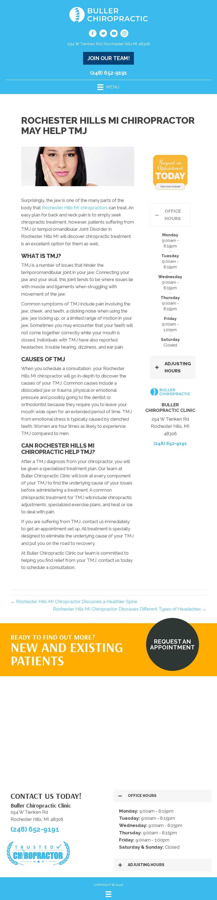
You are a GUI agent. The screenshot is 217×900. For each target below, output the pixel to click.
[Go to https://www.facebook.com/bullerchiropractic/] (93, 34)
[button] (170, 214)
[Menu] (108, 894)
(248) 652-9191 (108, 73)
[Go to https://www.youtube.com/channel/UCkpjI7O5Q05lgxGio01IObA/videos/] (114, 34)
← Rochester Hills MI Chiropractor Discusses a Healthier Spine (74, 601)
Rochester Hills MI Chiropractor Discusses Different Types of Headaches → (129, 609)
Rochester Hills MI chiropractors (75, 207)
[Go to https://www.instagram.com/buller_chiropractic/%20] (124, 34)
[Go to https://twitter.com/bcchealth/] (103, 34)
